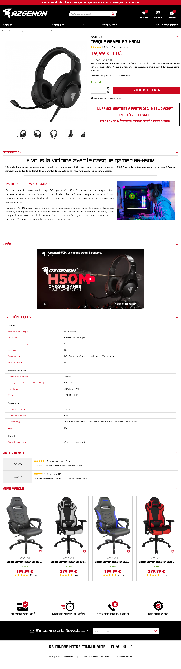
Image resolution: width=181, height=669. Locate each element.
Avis (33, 575)
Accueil (8, 25)
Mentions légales (124, 656)
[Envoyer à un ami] (173, 37)
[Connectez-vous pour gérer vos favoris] (178, 37)
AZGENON (24, 558)
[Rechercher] (113, 13)
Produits (58, 25)
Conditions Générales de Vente (95, 656)
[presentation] (7, 134)
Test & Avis (109, 25)
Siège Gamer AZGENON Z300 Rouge (156, 562)
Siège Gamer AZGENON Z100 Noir (25, 562)
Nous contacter (167, 25)
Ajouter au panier (146, 90)
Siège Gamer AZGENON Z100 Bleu (112, 562)
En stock (24, 566)
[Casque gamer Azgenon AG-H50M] (21, 134)
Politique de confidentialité (61, 656)
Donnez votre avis (120, 47)
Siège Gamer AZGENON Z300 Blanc (69, 562)
